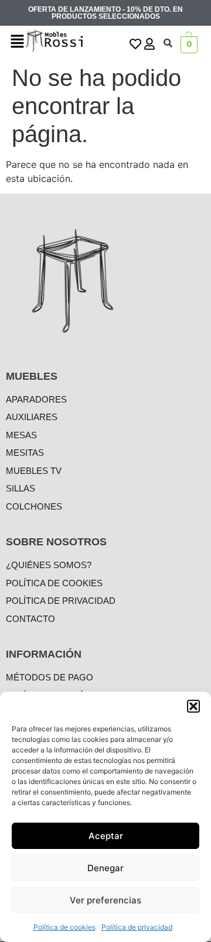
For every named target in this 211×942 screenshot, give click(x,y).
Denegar (105, 868)
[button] (193, 706)
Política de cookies (64, 927)
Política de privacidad (136, 927)
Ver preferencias (105, 900)
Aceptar (106, 835)
